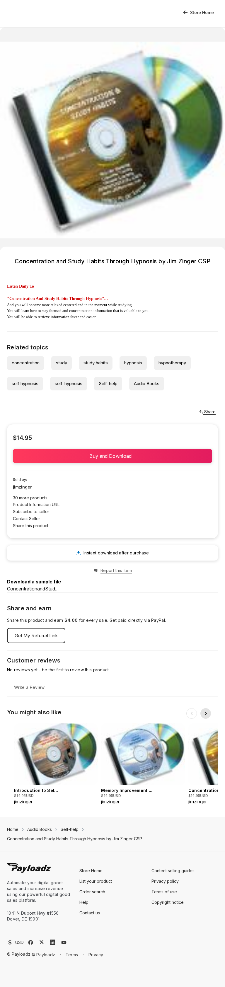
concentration (26, 363)
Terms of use (164, 891)
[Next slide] (205, 713)
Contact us (89, 912)
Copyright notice (167, 902)
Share (210, 411)
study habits (95, 363)
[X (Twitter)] (41, 942)
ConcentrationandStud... (33, 589)
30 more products (30, 497)
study (61, 363)
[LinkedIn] (52, 942)
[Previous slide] (191, 713)
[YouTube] (64, 942)
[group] (56, 764)
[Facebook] (30, 942)
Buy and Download (112, 456)
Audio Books (146, 383)
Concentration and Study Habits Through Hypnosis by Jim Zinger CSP (74, 838)
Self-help (108, 383)
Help (83, 902)
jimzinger (22, 486)
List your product (95, 881)
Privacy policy (165, 881)
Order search (92, 891)
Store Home (202, 12)
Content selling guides (173, 870)
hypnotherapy (172, 363)
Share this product (30, 525)
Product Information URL (36, 504)
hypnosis (133, 363)
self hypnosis (25, 383)
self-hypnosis (68, 383)
